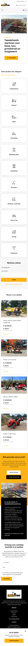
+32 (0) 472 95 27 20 (14, 477)
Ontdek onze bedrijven (20, 1)
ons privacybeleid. (16, 574)
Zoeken (14, 279)
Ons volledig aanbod (14, 619)
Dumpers (14, 612)
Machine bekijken (14, 640)
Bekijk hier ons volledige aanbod (14, 284)
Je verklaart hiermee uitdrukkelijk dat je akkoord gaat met (13, 573)
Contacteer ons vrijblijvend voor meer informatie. (13, 534)
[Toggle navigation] (2, 10)
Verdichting (14, 616)
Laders (14, 614)
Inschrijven (6, 578)
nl (26, 10)
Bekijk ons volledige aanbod (8, 75)
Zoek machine (12, 58)
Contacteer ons (13, 472)
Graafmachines (14, 611)
